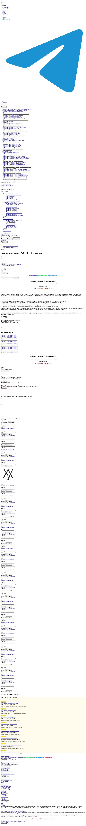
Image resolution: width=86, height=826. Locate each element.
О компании (6, 7)
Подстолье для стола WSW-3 (7, 538)
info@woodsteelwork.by (7, 185)
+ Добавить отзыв (4, 370)
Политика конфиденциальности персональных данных (13, 811)
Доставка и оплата (5, 800)
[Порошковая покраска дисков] (8, 717)
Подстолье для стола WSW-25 (7, 612)
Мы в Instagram (48, 757)
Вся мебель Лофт (4, 797)
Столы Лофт (3, 791)
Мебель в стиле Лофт (8, 219)
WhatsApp (7, 19)
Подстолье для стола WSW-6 (7, 622)
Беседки (5, 228)
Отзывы (5, 13)
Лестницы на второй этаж (9, 202)
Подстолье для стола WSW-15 (7, 569)
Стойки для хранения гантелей (8, 774)
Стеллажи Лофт (4, 793)
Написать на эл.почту (5, 763)
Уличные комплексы (5, 766)
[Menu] (5, 234)
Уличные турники (5, 770)
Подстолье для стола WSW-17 (7, 664)
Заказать (3, 249)
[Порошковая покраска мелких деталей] (10, 731)
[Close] (1, 1)
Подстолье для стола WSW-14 (7, 506)
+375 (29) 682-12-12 (6, 184)
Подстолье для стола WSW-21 (7, 654)
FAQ (4, 11)
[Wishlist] (1, 427)
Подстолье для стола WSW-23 (7, 439)
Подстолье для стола (5, 778)
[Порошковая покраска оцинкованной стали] (11, 745)
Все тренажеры (4, 775)
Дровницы (5, 217)
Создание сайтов (36, 818)
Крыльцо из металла (5, 787)
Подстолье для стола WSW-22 (7, 485)
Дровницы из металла (6, 786)
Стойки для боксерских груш (7, 771)
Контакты (5, 14)
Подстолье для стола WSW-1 (7, 548)
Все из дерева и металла (6, 780)
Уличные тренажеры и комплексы (11, 193)
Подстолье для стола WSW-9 (7, 449)
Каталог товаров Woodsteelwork (10, 246)
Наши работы (6, 8)
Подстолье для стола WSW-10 (7, 590)
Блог (4, 12)
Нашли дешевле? (4, 268)
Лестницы (3, 777)
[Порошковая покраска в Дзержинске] (9, 703)
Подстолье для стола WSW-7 (7, 428)
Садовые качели (7, 231)
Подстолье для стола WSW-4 (7, 527)
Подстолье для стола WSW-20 (7, 460)
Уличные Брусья (4, 769)
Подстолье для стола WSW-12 (7, 601)
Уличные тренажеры (5, 768)
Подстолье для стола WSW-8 (7, 516)
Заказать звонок (4, 191)
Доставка (5, 10)
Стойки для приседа (5, 772)
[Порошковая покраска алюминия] (9, 738)
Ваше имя (3, 382)
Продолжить (3, 387)
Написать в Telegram (52, 275)
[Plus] (15, 432)
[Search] (8, 234)
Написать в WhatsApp (42, 275)
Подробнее (3, 702)
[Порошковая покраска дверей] (8, 751)
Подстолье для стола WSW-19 (7, 580)
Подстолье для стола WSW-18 (7, 643)
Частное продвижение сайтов (47, 818)
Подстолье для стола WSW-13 (7, 633)
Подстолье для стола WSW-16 (7, 559)
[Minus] (1, 432)
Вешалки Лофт (4, 795)
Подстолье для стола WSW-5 (7, 686)
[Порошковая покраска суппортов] (9, 724)
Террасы (5, 229)
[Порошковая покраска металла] (8, 710)
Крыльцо (5, 216)
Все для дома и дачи (5, 788)
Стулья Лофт (3, 792)
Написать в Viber (33, 275)
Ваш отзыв (3, 385)
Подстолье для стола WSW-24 (7, 675)
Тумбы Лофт (3, 794)
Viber (6, 17)
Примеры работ (4, 801)
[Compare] (2, 427)
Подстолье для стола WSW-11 (7, 495)
